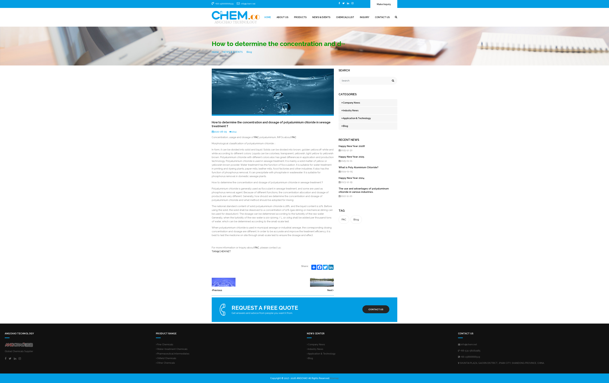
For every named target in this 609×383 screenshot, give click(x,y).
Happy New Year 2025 (351, 156)
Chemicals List (345, 17)
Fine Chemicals (165, 344)
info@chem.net (248, 4)
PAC (256, 137)
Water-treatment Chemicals (172, 349)
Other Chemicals (166, 363)
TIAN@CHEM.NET (221, 251)
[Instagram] (352, 3)
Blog (249, 52)
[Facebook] (339, 3)
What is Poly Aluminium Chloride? (358, 167)
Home (267, 17)
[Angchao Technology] (236, 17)
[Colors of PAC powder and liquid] (224, 282)
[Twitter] (343, 3)
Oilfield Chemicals (166, 358)
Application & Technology (357, 118)
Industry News (350, 110)
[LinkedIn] (348, 3)
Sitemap (334, 378)
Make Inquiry (384, 4)
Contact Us (382, 17)
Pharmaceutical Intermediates (173, 353)
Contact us (375, 309)
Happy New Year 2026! (352, 146)
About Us (282, 17)
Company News (351, 102)
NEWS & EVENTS (321, 17)
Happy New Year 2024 (351, 178)
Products (300, 17)
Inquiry (364, 17)
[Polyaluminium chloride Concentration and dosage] (322, 282)
